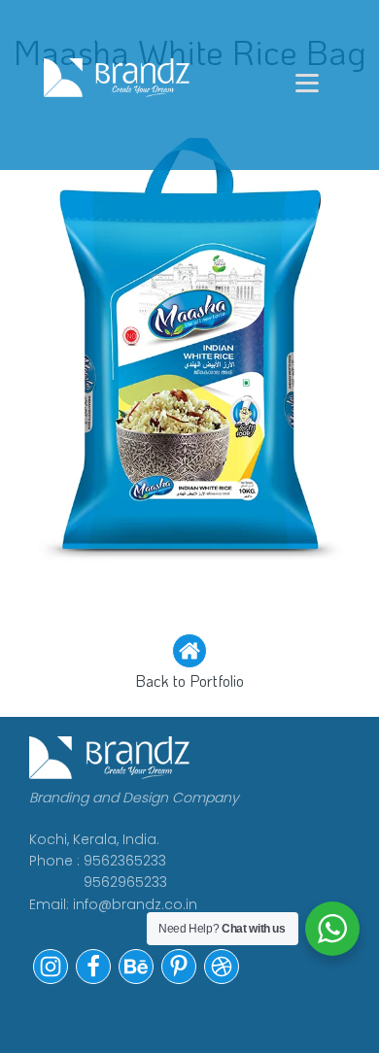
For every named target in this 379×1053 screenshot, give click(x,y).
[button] (189, 663)
